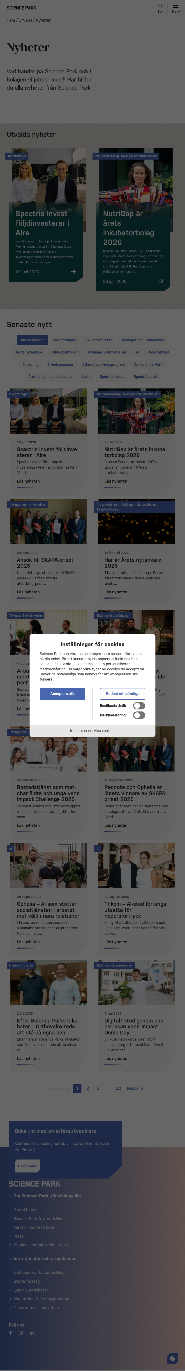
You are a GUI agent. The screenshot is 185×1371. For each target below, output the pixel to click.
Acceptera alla (62, 694)
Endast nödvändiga (122, 694)
